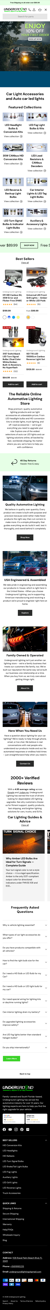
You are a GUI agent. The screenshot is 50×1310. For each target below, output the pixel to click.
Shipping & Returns (12, 1208)
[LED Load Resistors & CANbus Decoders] (36, 147)
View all (25, 262)
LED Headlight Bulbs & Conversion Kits (13, 128)
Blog (5, 1240)
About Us (25, 688)
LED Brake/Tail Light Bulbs (15, 1166)
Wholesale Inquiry (11, 1235)
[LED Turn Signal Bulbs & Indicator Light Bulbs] (13, 212)
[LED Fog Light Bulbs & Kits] (36, 117)
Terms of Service (26, 1301)
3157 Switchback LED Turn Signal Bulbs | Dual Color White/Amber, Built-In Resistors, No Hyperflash (12, 360)
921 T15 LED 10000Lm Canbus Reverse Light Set (35, 356)
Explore (25, 613)
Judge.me (24, 792)
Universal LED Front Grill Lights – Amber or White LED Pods (36, 298)
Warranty (7, 1224)
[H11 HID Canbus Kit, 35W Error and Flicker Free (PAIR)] (13, 277)
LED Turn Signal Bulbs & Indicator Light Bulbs (13, 224)
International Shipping (13, 1219)
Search (5, 1301)
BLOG (8, 66)
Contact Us (25, 763)
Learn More (11, 1058)
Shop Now (25, 537)
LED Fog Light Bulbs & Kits (37, 126)
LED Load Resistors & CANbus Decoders (37, 161)
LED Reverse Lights (12, 1187)
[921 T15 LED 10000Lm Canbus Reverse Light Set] (36, 336)
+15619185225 (17, 1266)
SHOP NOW (26, 245)
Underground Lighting (17, 1297)
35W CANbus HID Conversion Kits (13, 157)
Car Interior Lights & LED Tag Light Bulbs (37, 193)
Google (10, 792)
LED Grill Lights (10, 1182)
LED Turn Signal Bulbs (13, 1161)
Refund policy (40, 1301)
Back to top (25, 1074)
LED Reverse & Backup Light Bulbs (13, 193)
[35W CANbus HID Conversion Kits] (13, 147)
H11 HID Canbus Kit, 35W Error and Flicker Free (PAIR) (12, 298)
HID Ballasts (8, 1156)
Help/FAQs (8, 1229)
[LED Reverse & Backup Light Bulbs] (13, 182)
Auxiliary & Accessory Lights (36, 222)
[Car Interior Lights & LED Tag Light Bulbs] (36, 182)
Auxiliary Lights (10, 1177)
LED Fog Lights (10, 1171)
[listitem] (14, 1119)
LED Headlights (10, 1150)
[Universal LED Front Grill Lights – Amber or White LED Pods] (36, 277)
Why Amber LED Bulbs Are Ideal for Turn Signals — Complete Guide (21, 862)
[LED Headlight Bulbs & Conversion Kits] (13, 117)
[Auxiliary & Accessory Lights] (36, 212)
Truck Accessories (12, 1193)
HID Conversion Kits (12, 1145)
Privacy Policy (8, 1303)
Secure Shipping (11, 1213)
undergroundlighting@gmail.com (25, 1271)
